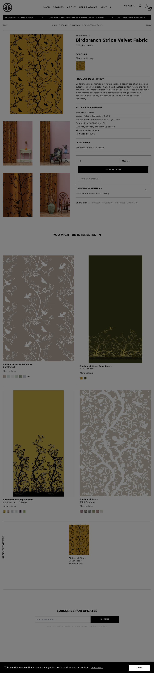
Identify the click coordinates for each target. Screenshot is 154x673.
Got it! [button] (139, 667)
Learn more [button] (97, 667)
